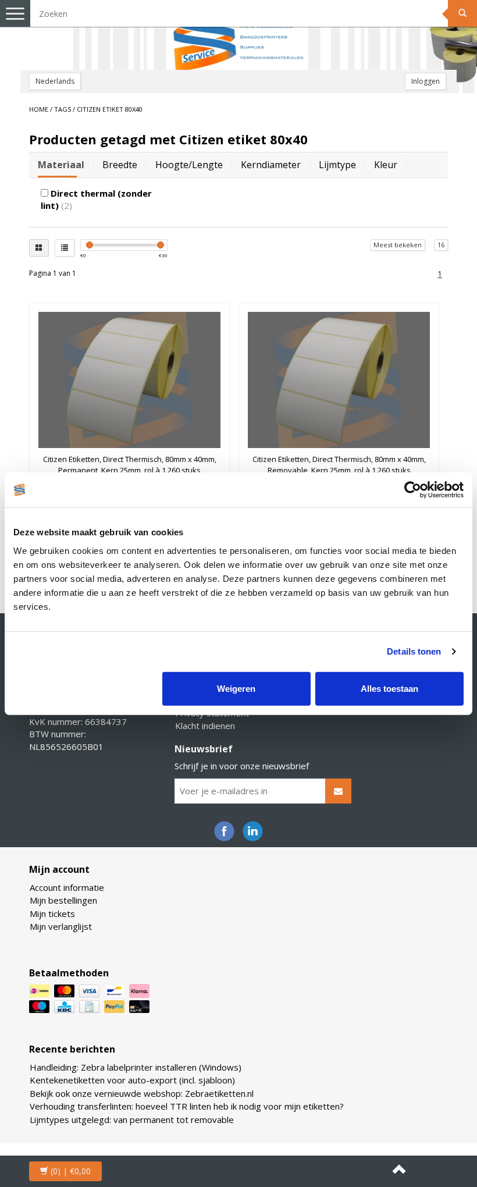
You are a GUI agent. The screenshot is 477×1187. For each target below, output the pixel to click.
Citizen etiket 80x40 (110, 109)
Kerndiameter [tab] (271, 164)
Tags (62, 109)
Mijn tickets (52, 913)
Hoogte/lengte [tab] (189, 164)
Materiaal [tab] (61, 164)
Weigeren (236, 688)
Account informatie (67, 887)
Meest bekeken (397, 244)
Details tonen (414, 651)
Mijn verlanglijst (61, 926)
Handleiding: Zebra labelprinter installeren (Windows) (135, 1067)
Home (38, 109)
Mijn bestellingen (63, 900)
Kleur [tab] (385, 164)
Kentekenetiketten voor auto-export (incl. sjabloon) (132, 1080)
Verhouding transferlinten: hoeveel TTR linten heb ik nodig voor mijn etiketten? (187, 1106)
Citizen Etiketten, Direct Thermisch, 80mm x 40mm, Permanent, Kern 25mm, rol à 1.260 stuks (129, 464)
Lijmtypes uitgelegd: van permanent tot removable (132, 1119)
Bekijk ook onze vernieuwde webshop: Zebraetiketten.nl (142, 1093)
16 (440, 244)
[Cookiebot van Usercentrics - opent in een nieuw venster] (413, 490)
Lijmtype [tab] (337, 164)
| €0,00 (71, 1171)
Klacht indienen (205, 725)
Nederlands (54, 81)
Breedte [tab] (119, 164)
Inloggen (425, 81)
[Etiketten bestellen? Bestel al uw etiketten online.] (238, 35)
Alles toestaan (389, 688)
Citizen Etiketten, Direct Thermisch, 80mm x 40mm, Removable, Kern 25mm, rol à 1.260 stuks (339, 464)
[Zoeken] (462, 13)
